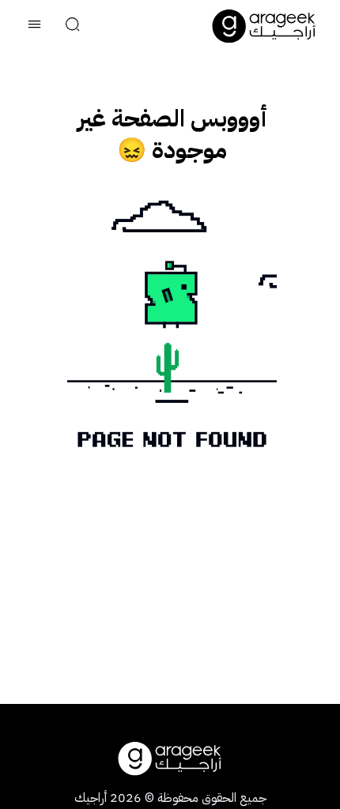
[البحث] (73, 26)
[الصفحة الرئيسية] (264, 26)
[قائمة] (35, 26)
